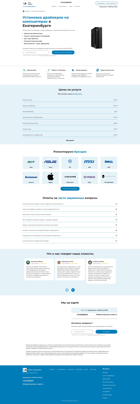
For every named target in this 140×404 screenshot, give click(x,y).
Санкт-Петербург (108, 375)
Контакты (77, 6)
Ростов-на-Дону (108, 382)
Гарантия (71, 369)
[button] (73, 290)
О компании (62, 6)
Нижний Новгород (109, 385)
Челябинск (106, 391)
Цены (70, 6)
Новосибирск (107, 388)
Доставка (79, 369)
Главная (27, 11)
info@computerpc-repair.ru (106, 314)
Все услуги (70, 140)
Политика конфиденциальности (70, 400)
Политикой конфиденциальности (47, 55)
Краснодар (106, 379)
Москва (105, 372)
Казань (105, 398)
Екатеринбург (107, 395)
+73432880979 (65, 2)
